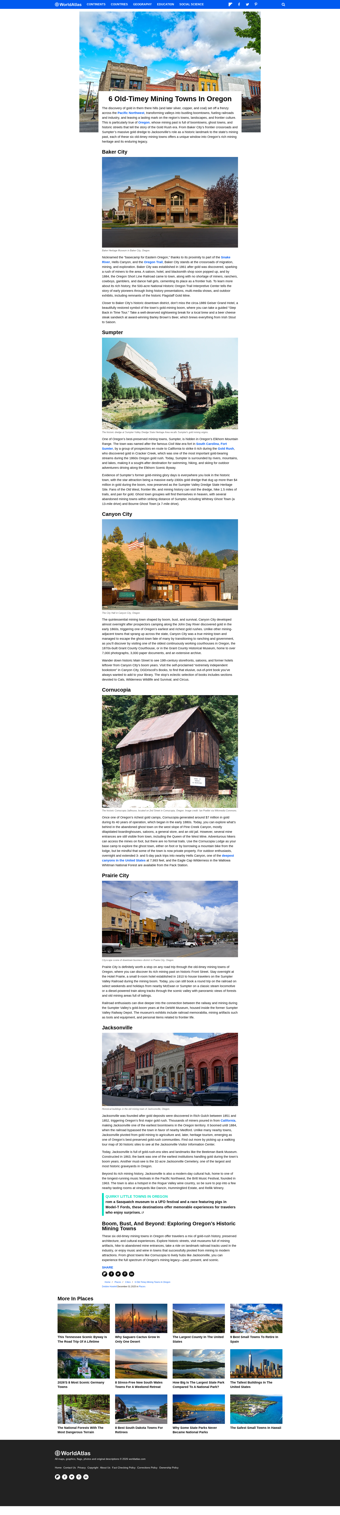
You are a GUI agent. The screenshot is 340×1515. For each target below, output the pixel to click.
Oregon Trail (153, 262)
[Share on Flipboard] (104, 1274)
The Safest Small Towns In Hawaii (255, 1428)
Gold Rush (226, 448)
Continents (96, 4)
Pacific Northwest (131, 113)
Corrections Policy (147, 1467)
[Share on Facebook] (111, 1274)
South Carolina (207, 444)
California (228, 1120)
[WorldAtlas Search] (283, 4)
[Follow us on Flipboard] (57, 1477)
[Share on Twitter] (118, 1274)
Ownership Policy (168, 1467)
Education (165, 4)
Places (142, 1286)
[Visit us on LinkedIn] (86, 1477)
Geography (142, 4)
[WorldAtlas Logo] (69, 4)
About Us (105, 1467)
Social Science (191, 4)
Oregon (144, 122)
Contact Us (69, 1467)
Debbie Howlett (109, 1286)
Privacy (82, 1467)
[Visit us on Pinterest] (78, 1477)
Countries (119, 4)
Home (58, 1467)
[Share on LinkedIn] (131, 1274)
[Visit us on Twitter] (71, 1477)
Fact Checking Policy (123, 1467)
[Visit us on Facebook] (64, 1477)
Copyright (92, 1467)
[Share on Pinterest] (125, 1274)
